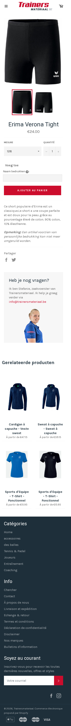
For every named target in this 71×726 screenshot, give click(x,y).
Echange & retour (16, 615)
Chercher (10, 590)
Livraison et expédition (20, 609)
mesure (8, 142)
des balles (11, 545)
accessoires (12, 538)
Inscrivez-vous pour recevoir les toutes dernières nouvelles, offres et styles (32, 669)
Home (8, 532)
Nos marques (13, 640)
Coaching (10, 570)
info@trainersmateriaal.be (27, 302)
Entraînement (13, 564)
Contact (9, 596)
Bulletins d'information (20, 647)
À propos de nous (16, 602)
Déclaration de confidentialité (25, 628)
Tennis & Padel (14, 551)
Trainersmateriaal (24, 708)
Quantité (49, 142)
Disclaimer (12, 634)
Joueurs (9, 557)
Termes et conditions (19, 621)
